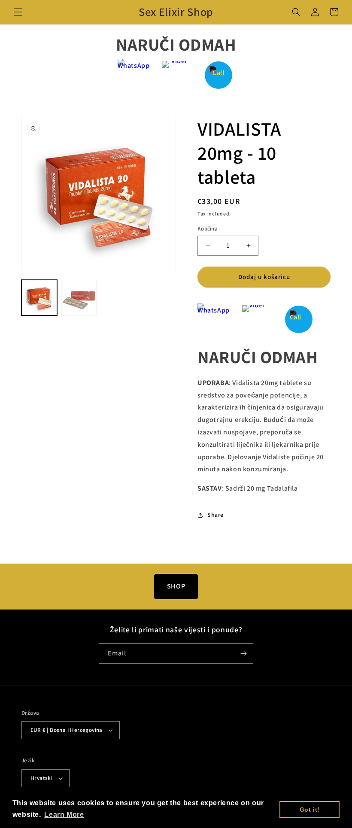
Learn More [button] (64, 814)
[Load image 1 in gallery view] (39, 297)
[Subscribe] (243, 653)
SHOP (176, 586)
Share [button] (215, 515)
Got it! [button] (310, 809)
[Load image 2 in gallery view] (79, 297)
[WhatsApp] (134, 75)
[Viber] (176, 75)
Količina (207, 228)
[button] (18, 12)
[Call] (219, 75)
